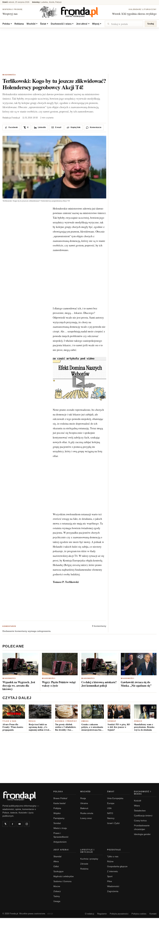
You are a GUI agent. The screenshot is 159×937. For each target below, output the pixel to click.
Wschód (32, 23)
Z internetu (112, 871)
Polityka (57, 808)
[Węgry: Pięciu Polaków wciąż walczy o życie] (60, 664)
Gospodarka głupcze (117, 866)
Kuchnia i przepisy (66, 721)
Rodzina (84, 868)
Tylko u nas (9, 721)
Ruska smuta (86, 813)
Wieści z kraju (60, 828)
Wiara (137, 805)
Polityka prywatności (119, 914)
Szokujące (58, 871)
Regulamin (102, 914)
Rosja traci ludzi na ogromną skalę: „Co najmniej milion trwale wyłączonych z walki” (39, 727)
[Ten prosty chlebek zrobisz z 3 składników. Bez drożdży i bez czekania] (66, 711)
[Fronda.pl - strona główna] (24, 796)
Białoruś (84, 808)
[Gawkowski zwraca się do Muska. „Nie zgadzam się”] (139, 664)
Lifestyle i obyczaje (87, 851)
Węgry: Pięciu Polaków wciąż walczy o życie (58, 684)
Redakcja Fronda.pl (11, 117)
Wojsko (57, 813)
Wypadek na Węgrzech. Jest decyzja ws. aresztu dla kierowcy (18, 685)
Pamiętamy (58, 818)
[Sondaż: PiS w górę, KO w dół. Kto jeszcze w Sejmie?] (119, 711)
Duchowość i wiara (62, 23)
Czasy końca (140, 820)
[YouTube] (19, 824)
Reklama (19, 23)
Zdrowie (84, 864)
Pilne (109, 881)
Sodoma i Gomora (62, 881)
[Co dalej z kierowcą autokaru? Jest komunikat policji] (99, 664)
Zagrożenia (112, 891)
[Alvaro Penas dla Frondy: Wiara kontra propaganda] (13, 711)
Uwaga (85, 721)
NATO (110, 813)
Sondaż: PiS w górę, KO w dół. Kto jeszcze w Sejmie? (119, 727)
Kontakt (153, 914)
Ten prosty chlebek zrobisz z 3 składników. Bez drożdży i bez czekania (65, 727)
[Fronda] (79, 12)
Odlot (56, 866)
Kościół (137, 800)
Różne (110, 861)
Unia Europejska (115, 798)
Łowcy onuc (86, 818)
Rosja (32, 721)
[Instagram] (27, 824)
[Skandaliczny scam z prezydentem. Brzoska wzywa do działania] (145, 711)
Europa (110, 803)
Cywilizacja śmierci (143, 815)
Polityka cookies (139, 914)
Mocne (56, 886)
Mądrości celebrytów (63, 876)
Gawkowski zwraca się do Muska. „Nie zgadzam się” (136, 684)
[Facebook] (12, 824)
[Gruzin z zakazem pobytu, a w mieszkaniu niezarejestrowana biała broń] (92, 711)
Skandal (57, 856)
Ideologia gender (142, 834)
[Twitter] (5, 824)
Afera (56, 861)
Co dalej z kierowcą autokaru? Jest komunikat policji (99, 684)
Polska (7, 23)
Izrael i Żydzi (113, 823)
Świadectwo (140, 810)
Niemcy (110, 818)
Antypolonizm (60, 842)
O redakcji (89, 914)
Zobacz (138, 721)
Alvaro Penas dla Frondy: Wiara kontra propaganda (12, 727)
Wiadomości (9, 75)
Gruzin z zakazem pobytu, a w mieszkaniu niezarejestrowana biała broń (92, 727)
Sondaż (112, 721)
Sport (109, 876)
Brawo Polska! (60, 798)
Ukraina (84, 803)
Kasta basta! (59, 803)
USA (109, 808)
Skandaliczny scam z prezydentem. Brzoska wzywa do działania (144, 727)
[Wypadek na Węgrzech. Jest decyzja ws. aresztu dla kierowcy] (20, 664)
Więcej (96, 23)
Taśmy (56, 896)
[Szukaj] (124, 24)
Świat (44, 23)
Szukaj (150, 24)
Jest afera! (82, 23)
